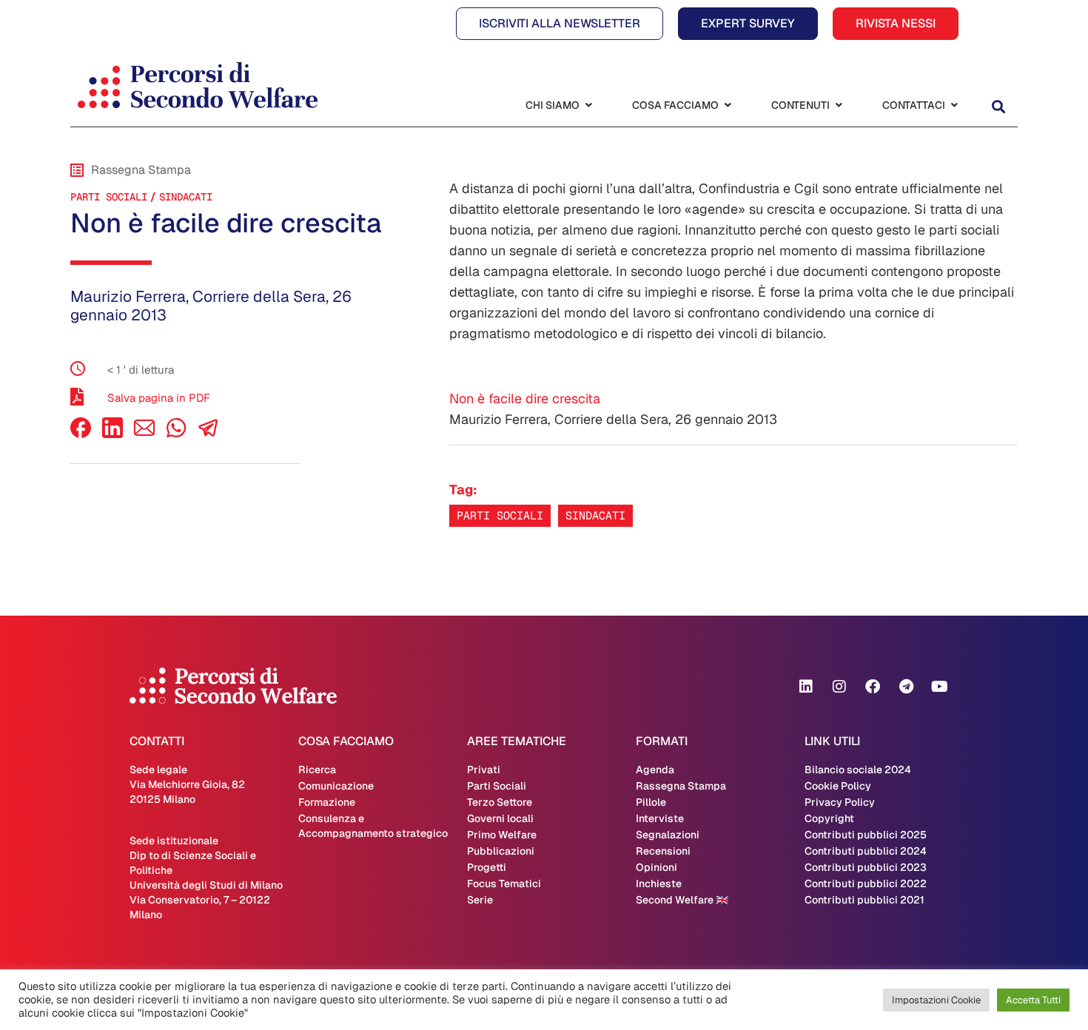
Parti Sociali (108, 196)
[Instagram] (839, 686)
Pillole (651, 802)
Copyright (829, 818)
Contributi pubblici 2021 (864, 899)
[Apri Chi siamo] (588, 105)
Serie (480, 899)
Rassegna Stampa (681, 785)
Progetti (486, 867)
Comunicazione (336, 785)
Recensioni (663, 851)
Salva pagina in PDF (158, 398)
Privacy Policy (840, 802)
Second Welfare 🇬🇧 (682, 899)
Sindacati (185, 196)
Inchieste (659, 883)
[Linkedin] (806, 686)
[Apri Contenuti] (838, 105)
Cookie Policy (838, 785)
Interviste (660, 818)
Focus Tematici (504, 883)
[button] (998, 107)
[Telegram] (906, 686)
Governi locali (500, 818)
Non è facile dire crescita (524, 398)
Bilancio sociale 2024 (858, 769)
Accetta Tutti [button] (1033, 1000)
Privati (483, 769)
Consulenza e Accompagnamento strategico (373, 826)
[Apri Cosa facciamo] (727, 105)
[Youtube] (939, 686)
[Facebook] (80, 434)
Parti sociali (500, 515)
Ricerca (317, 769)
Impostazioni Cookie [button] (936, 1000)
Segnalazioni (667, 834)
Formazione (326, 802)
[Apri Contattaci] (954, 105)
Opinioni (656, 867)
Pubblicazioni (500, 851)
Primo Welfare (502, 834)
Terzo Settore (499, 802)
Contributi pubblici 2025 (866, 834)
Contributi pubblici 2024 (866, 851)
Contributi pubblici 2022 (866, 883)
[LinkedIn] (112, 434)
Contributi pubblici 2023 (866, 867)
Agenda (655, 769)
